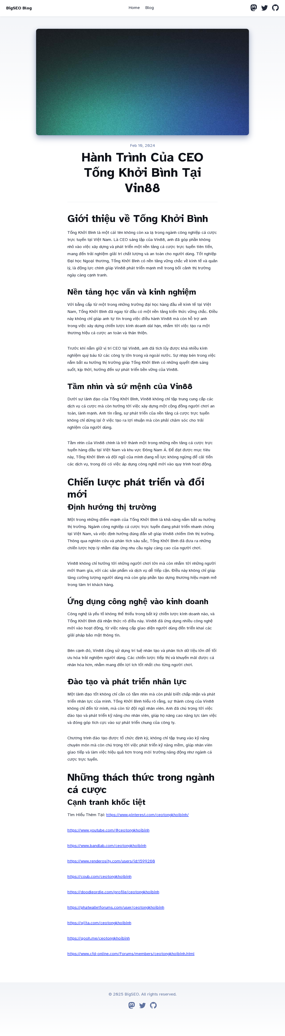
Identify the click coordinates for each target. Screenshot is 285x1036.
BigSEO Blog (19, 8)
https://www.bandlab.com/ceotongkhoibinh (106, 845)
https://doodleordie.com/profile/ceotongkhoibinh (113, 892)
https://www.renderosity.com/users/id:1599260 (111, 861)
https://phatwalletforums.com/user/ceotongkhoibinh (115, 907)
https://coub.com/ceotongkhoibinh (99, 876)
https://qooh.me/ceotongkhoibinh (98, 938)
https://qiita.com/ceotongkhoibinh (99, 922)
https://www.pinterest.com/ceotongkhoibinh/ (147, 814)
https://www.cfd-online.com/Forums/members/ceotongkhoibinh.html (130, 953)
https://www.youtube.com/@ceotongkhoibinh (108, 830)
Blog (149, 7)
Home (134, 7)
